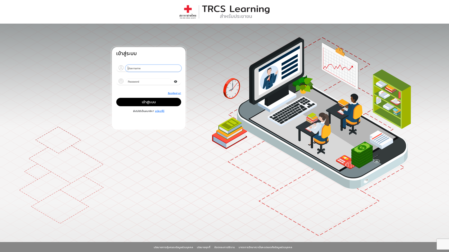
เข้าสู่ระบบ (149, 102)
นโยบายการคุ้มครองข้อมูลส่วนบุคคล (174, 247)
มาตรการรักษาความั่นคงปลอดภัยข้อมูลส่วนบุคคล (266, 247)
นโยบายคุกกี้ (204, 247)
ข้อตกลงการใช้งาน (225, 247)
